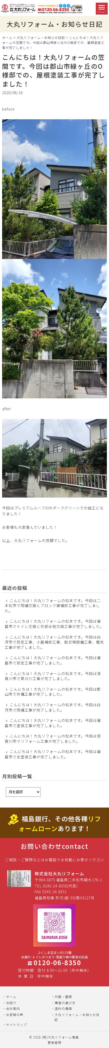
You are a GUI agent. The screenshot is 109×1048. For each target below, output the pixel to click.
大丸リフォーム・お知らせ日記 (41, 37)
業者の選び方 (65, 1002)
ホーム (7, 37)
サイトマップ (16, 1024)
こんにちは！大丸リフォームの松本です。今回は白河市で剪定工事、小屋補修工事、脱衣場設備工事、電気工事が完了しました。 (54, 642)
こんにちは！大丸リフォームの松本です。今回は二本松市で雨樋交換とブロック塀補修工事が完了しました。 (53, 605)
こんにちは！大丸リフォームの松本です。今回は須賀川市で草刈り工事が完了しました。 (53, 676)
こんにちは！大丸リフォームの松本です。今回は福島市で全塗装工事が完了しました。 (53, 754)
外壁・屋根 (63, 996)
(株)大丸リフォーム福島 (60, 1037)
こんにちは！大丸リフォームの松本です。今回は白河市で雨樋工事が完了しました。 (53, 707)
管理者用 (54, 1042)
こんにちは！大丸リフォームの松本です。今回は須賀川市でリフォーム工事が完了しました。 (53, 738)
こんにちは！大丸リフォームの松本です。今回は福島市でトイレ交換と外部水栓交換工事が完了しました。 (54, 624)
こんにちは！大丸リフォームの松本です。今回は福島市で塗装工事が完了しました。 (53, 723)
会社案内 (13, 1008)
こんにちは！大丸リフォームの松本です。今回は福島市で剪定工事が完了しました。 (53, 660)
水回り (11, 1002)
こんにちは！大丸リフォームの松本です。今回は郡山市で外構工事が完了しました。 (53, 692)
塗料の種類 (63, 1008)
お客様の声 (14, 1014)
